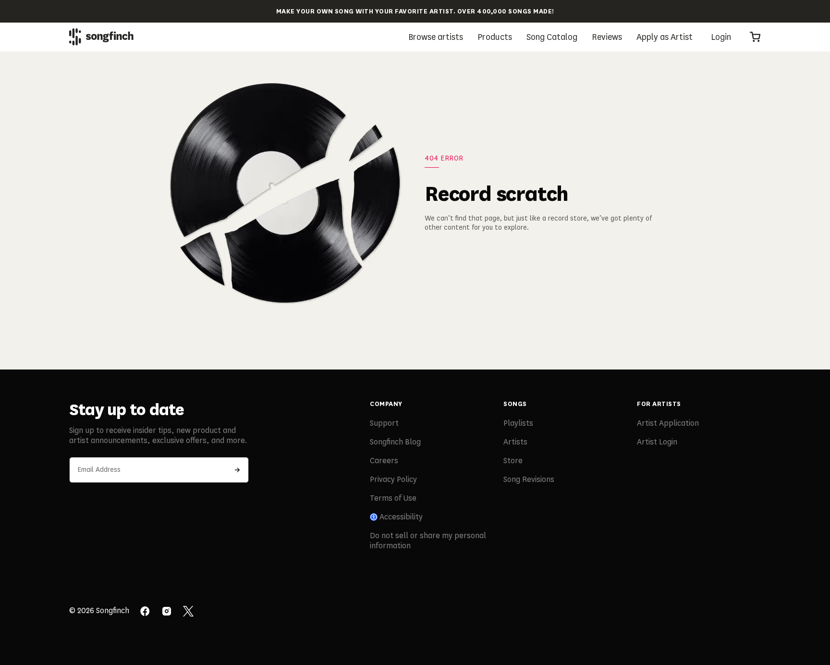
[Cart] (755, 37)
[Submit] (237, 469)
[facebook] (145, 612)
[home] (101, 36)
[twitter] (188, 612)
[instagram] (166, 612)
